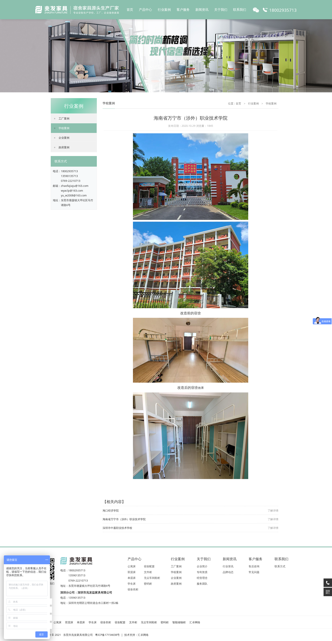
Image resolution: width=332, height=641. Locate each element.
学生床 (132, 583)
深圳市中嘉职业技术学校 (117, 528)
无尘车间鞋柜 (152, 578)
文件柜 (148, 572)
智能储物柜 (179, 622)
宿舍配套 (149, 566)
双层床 (132, 572)
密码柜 (148, 583)
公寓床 (132, 566)
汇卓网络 (194, 622)
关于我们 (220, 9)
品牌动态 (228, 572)
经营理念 (202, 578)
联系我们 (239, 9)
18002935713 (69, 171)
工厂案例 (64, 118)
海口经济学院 (111, 510)
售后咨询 (254, 566)
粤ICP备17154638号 (107, 635)
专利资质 (202, 572)
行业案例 (164, 9)
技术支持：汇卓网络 (136, 635)
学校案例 (64, 128)
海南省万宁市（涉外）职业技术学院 (124, 519)
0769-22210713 (70, 181)
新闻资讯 (201, 9)
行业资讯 (228, 566)
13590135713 (69, 176)
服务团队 (202, 583)
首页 (130, 9)
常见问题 (254, 572)
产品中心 (145, 9)
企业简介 (202, 566)
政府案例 (64, 147)
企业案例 (64, 137)
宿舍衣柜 (133, 589)
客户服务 (183, 9)
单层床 (132, 578)
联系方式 (280, 566)
